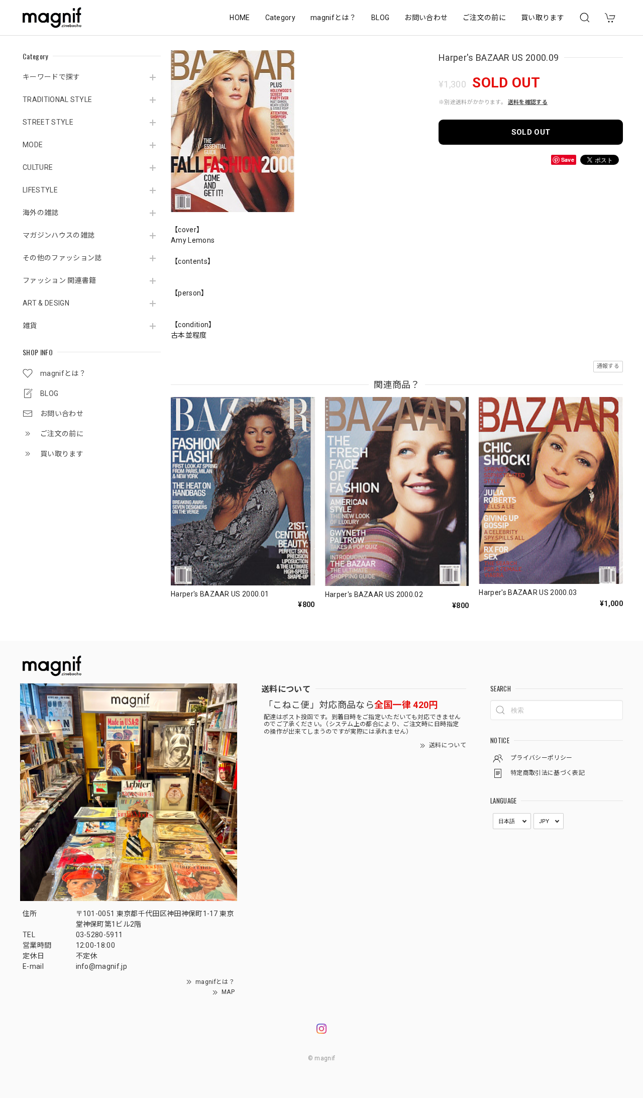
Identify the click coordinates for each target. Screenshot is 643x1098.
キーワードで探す (51, 77)
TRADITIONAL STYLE (57, 99)
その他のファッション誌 (62, 258)
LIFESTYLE (40, 190)
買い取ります (542, 18)
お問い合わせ (426, 18)
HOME (240, 18)
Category (280, 18)
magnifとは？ (333, 18)
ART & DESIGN (46, 303)
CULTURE (38, 167)
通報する (608, 366)
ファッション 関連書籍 (59, 280)
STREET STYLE (48, 122)
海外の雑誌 (41, 213)
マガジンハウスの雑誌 (58, 235)
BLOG (380, 18)
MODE (33, 145)
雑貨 (30, 326)
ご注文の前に (484, 18)
